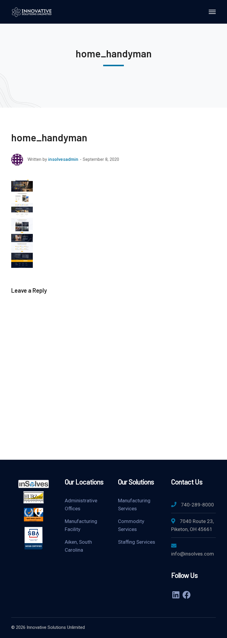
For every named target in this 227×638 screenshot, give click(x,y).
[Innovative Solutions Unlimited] (32, 11)
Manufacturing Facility (81, 525)
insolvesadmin (63, 159)
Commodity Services (131, 525)
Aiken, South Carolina (78, 546)
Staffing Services (136, 542)
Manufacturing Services (134, 504)
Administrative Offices (81, 504)
